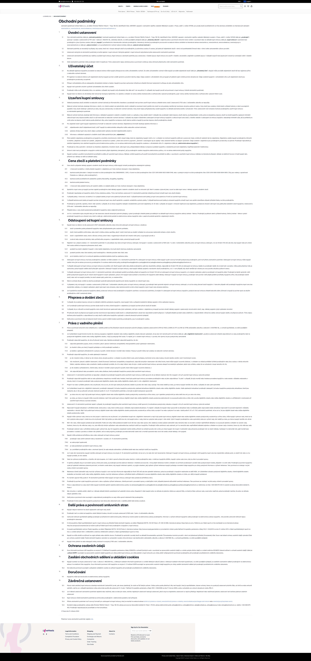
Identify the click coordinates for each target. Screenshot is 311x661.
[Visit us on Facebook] (46, 634)
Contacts (112, 634)
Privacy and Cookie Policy (73, 639)
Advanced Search (189, 655)
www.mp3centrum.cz (109, 28)
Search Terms (180, 655)
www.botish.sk (75, 28)
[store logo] (64, 6)
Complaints (90, 639)
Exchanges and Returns (94, 636)
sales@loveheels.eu (66, 1)
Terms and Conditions (72, 634)
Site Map (207, 655)
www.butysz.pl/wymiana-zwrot (222, 601)
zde (92, 619)
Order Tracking (91, 642)
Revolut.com (120, 655)
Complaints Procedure (72, 636)
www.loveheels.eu (86, 28)
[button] (240, 1)
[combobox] (230, 6)
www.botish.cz (65, 28)
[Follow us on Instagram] (43, 634)
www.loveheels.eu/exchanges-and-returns (196, 601)
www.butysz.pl (96, 28)
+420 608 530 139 (79, 1)
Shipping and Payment (94, 634)
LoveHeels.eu (47, 16)
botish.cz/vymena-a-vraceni (152, 601)
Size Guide (90, 644)
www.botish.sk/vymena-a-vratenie (172, 601)
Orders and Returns (199, 655)
